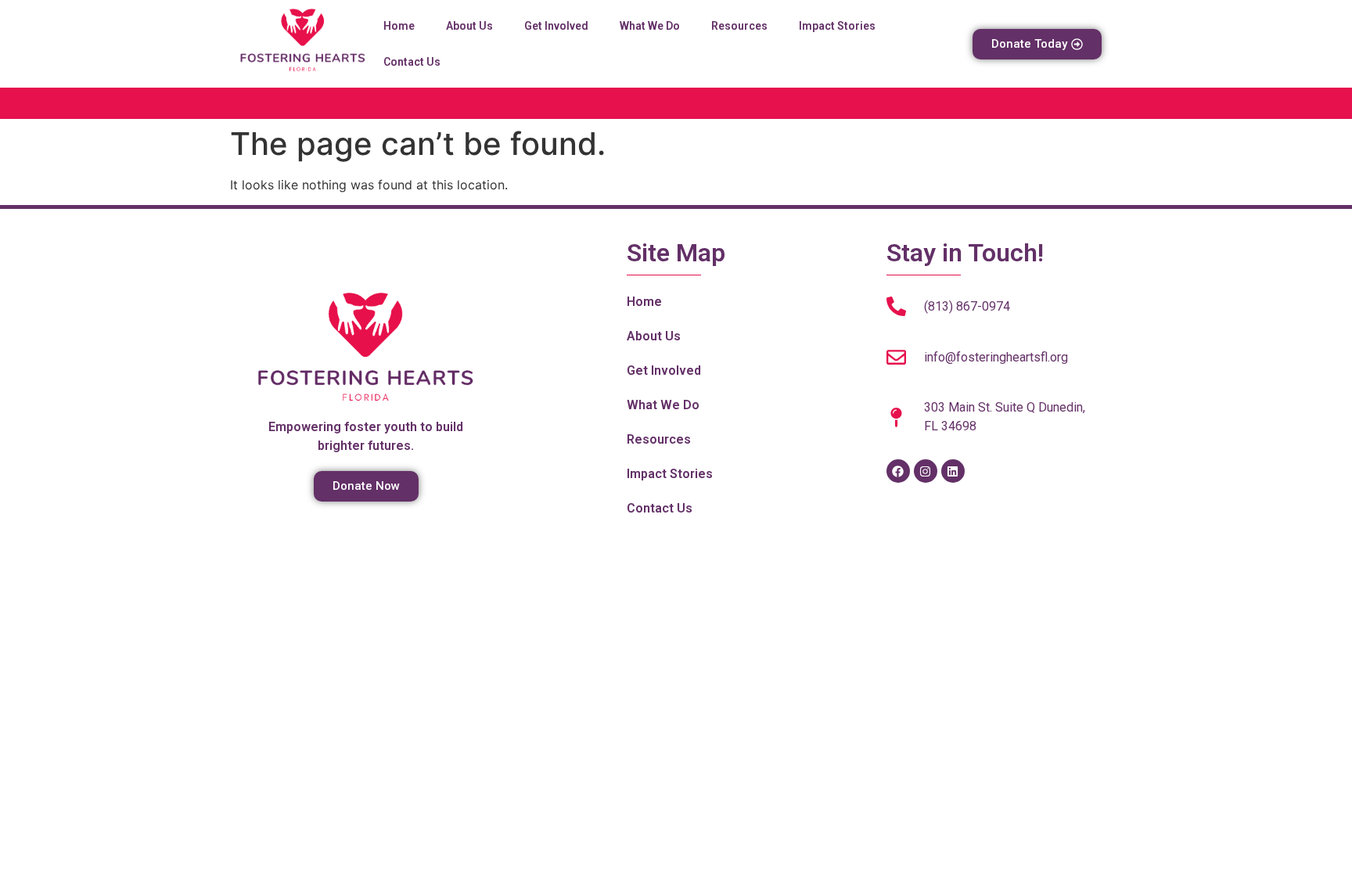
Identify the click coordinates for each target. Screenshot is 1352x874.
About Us (469, 26)
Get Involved (556, 26)
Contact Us (411, 62)
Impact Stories (837, 26)
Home (399, 26)
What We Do (650, 26)
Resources (739, 26)
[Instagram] (925, 471)
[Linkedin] (953, 471)
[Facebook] (898, 471)
